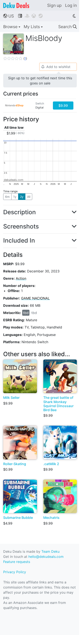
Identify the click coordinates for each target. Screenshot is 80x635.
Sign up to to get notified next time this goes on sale (40, 80)
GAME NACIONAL (35, 298)
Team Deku (50, 551)
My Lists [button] (32, 26)
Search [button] (67, 26)
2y (21, 196)
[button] (15, 58)
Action (21, 278)
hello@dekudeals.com (46, 556)
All (28, 196)
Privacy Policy (14, 572)
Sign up (54, 5)
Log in (71, 5)
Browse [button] (11, 26)
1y (14, 196)
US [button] (8, 16)
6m (7, 196)
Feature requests (16, 562)
